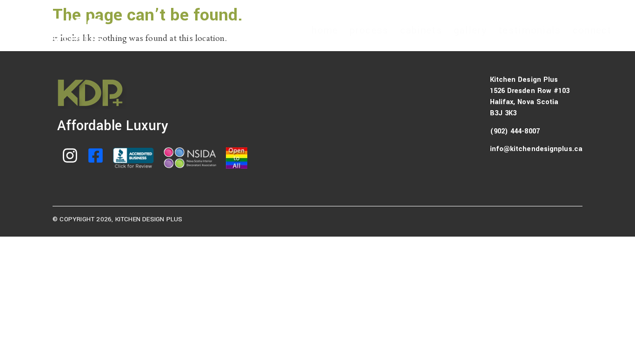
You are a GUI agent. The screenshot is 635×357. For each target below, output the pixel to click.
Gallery (470, 30)
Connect (592, 30)
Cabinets (421, 30)
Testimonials (529, 30)
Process (369, 30)
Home (324, 30)
